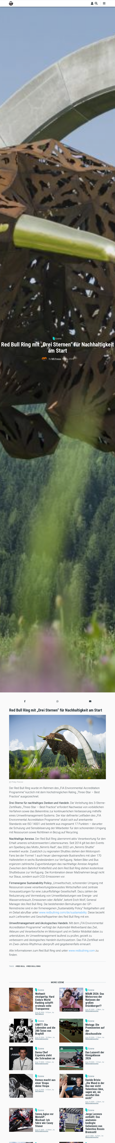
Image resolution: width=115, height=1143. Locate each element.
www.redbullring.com (82, 950)
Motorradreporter (91, 1011)
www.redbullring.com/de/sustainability (63, 912)
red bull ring (34, 966)
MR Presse (56, 359)
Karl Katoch (39, 1014)
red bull (21, 966)
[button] (25, 701)
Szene (58, 338)
